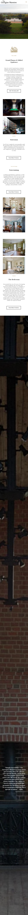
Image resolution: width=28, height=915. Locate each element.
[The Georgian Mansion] (9, 2)
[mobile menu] (26, 2)
